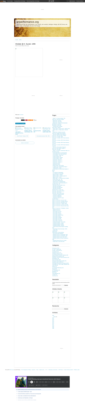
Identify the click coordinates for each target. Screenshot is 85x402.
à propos (45, 385)
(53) (54, 266)
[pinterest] (53, 1)
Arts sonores (21, 114)
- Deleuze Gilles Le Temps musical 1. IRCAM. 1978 (61, 128)
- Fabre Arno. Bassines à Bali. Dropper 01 (59, 134)
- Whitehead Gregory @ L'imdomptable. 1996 (60, 234)
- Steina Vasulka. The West (56, 218)
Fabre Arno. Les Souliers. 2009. (57, 136)
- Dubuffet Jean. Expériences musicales (58, 132)
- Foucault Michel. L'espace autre (57, 155)
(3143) (55, 248)
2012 (53, 323)
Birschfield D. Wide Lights (56, 125)
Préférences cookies (77, 369)
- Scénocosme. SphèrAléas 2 (57, 196)
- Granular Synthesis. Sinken (57, 158)
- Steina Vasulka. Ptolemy (56, 216)
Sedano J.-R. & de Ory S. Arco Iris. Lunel (59, 200)
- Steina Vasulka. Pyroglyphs (57, 217)
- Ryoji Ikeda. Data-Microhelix (57, 187)
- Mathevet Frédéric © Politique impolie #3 (59, 175)
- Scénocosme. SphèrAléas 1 (57, 195)
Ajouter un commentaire (25, 142)
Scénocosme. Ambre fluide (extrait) (58, 193)
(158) (58, 256)
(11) (55, 275)
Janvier (54, 316)
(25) (54, 272)
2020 (53, 315)
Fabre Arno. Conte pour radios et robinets (59, 135)
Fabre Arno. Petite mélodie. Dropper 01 (58, 148)
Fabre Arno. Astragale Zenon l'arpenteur (59, 133)
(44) (56, 270)
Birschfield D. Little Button (56, 124)
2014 (53, 321)
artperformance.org (27, 21)
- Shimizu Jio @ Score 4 (56, 210)
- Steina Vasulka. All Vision (56, 211)
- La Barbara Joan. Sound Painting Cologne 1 (59, 166)
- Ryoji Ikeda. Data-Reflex (56, 188)
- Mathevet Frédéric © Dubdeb (57, 174)
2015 (53, 320)
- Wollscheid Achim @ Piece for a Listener (59, 240)
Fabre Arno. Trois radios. (56, 149)
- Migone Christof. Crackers (57, 177)
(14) (54, 274)
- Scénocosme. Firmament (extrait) (58, 194)
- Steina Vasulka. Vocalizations (57, 220)
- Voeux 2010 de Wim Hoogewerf (57, 233)
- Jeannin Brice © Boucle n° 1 (57, 159)
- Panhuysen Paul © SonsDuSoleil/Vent (58, 181)
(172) (56, 252)
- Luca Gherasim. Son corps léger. (58, 173)
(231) (57, 250)
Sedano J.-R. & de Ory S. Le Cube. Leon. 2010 (60, 204)
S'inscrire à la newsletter (20, 123)
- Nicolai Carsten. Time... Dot (57, 179)
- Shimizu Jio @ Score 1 (56, 209)
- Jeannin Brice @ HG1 (56, 163)
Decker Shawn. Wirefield (56, 127)
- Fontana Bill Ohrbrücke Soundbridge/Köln (59, 152)
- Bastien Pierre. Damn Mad (57, 121)
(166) (60, 255)
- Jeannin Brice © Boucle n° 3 (57, 162)
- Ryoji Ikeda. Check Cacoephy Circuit (58, 185)
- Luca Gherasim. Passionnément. (57, 172)
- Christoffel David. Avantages (57, 126)
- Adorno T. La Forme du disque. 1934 (58, 118)
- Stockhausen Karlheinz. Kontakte (58, 224)
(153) (60, 257)
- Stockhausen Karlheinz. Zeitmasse (58, 225)
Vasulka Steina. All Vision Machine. (58, 232)
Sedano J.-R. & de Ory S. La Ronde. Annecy (59, 203)
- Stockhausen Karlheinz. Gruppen (58, 223)
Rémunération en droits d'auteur (53, 369)
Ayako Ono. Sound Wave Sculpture (58, 119)
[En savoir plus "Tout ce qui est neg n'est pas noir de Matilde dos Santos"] (55, 300)
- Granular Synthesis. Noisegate (57, 157)
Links (53, 171)
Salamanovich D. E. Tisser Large (57, 189)
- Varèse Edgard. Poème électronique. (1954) (59, 228)
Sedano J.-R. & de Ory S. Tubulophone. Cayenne (60, 208)
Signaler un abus (41, 369)
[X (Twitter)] (51, 1)
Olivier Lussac (12, 369)
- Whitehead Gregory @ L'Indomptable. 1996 (59, 235)
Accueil (16, 39)
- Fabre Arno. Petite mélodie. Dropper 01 (59, 147)
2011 (53, 324)
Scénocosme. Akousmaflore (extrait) (58, 190)
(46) (54, 268)
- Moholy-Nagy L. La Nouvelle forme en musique (60, 178)
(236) (56, 249)
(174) (55, 251)
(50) (57, 267)
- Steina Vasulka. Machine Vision (57, 215)
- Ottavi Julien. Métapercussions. (57, 180)
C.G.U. (46, 369)
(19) (56, 273)
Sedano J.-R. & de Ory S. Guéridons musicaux (60, 201)
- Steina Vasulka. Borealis (56, 212)
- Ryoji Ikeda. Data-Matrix (56, 186)
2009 (53, 327)
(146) (55, 258)
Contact (20, 39)
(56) (55, 265)
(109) (56, 259)
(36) (55, 271)
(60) (60, 264)
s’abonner (32, 385)
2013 (53, 322)
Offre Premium (61, 369)
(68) (60, 263)
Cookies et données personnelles (68, 369)
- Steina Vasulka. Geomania (56, 213)
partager (38, 385)
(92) (59, 260)
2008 (53, 328)
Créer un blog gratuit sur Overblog (26, 369)
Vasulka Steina (54, 231)
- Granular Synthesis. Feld (56, 156)
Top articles (33, 369)
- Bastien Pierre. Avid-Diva (56, 120)
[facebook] (49, 1)
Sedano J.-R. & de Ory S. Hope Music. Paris (59, 202)
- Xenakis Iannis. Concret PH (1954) (58, 241)
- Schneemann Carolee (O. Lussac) (58, 197)
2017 (53, 317)
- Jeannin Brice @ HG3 (56, 164)
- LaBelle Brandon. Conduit (56, 167)
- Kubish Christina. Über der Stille (58, 165)
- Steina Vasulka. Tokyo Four (57, 219)
